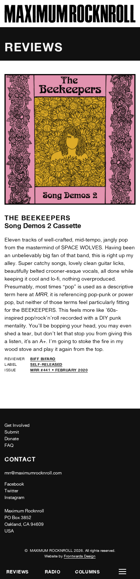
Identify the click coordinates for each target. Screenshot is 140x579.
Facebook (14, 484)
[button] (122, 571)
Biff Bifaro (43, 358)
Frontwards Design (80, 556)
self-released (46, 364)
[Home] (70, 20)
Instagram (14, 497)
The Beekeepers (37, 218)
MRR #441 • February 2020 (59, 370)
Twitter (11, 490)
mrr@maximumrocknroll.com (33, 473)
